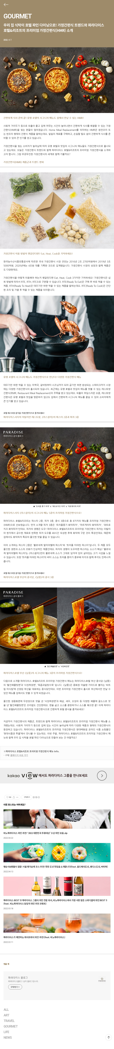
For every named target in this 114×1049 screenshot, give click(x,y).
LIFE (6, 1032)
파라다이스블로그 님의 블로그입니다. (23, 981)
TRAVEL (9, 1021)
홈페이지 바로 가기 (19, 755)
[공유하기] (14, 797)
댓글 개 (6, 964)
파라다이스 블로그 (18, 977)
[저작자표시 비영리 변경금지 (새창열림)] (36, 797)
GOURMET (17, 16)
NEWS (8, 1038)
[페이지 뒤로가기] (6, 5)
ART (6, 1015)
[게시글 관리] (17, 797)
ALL (6, 1010)
